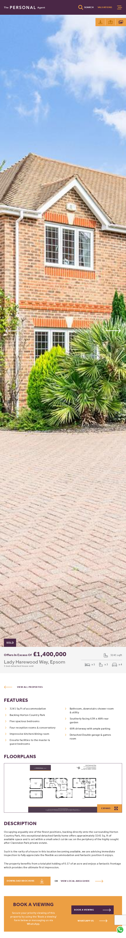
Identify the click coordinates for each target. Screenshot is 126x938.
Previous (13, 331)
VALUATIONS (105, 7)
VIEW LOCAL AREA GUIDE (75, 881)
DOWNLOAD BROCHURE (21, 881)
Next (113, 331)
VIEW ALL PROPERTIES (30, 687)
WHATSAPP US (86, 920)
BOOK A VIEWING (84, 909)
